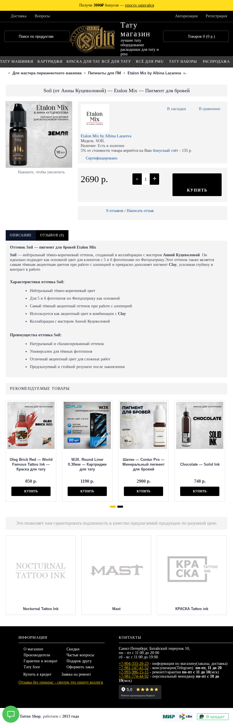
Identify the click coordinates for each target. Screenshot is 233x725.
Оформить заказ (80, 667)
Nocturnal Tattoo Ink (41, 609)
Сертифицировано (101, 158)
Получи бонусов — (116, 5)
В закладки (176, 109)
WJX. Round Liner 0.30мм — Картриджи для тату (87, 464)
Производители (37, 655)
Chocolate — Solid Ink (200, 464)
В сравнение (209, 109)
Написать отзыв (140, 211)
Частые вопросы (80, 655)
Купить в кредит (37, 674)
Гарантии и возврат (40, 661)
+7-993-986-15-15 (134, 672)
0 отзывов (114, 211)
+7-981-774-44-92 (134, 676)
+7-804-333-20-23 (134, 663)
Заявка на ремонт (76, 674)
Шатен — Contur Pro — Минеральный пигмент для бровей (143, 464)
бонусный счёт (165, 150)
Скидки (73, 649)
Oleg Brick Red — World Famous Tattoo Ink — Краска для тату (31, 464)
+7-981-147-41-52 (134, 668)
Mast (116, 609)
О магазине (33, 649)
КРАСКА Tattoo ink (191, 609)
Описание (21, 235)
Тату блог (32, 667)
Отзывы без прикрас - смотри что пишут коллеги (60, 682)
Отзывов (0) (52, 235)
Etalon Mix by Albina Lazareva (106, 136)
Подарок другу (79, 661)
